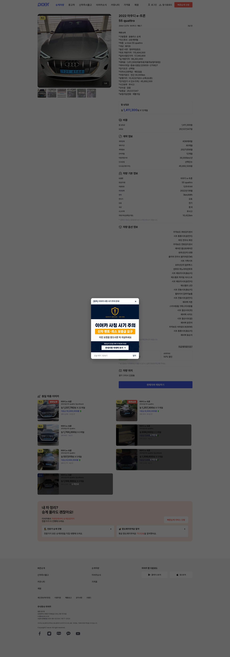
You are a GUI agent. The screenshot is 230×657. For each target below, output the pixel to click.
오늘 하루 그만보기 (101, 356)
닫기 (134, 356)
